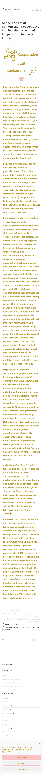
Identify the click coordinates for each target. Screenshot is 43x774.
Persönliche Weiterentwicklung (11, 679)
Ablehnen (21, 763)
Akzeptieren (21, 758)
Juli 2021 (4, 732)
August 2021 (6, 728)
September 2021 (7, 724)
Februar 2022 (6, 706)
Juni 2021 (5, 736)
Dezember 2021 (7, 713)
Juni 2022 (5, 698)
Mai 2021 (5, 739)
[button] (40, 743)
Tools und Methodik (12, 627)
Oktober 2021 (6, 721)
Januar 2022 (5, 709)
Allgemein (5, 675)
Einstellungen (21, 769)
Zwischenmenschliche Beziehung (12, 686)
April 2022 (5, 702)
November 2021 (7, 717)
